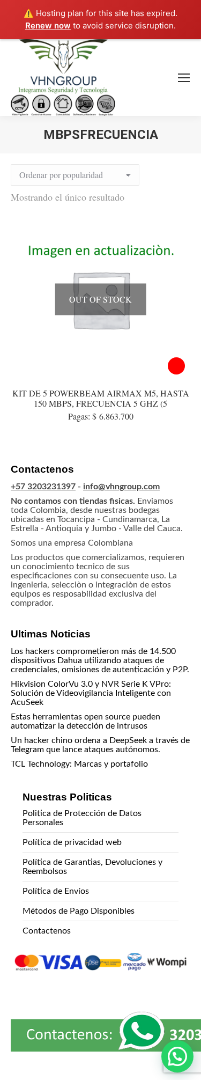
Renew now (48, 25)
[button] (177, 1056)
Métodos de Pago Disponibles (79, 911)
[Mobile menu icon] (183, 77)
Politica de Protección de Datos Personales (82, 818)
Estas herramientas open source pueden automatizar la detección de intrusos (85, 721)
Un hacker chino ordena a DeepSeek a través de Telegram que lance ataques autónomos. (100, 745)
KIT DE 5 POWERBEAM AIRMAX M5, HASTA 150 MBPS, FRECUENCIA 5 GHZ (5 (100, 398)
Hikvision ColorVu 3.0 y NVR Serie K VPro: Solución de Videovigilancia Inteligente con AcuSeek (91, 693)
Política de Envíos (56, 891)
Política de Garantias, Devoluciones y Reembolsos (92, 867)
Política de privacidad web (72, 842)
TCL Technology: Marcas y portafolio (79, 764)
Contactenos (47, 931)
